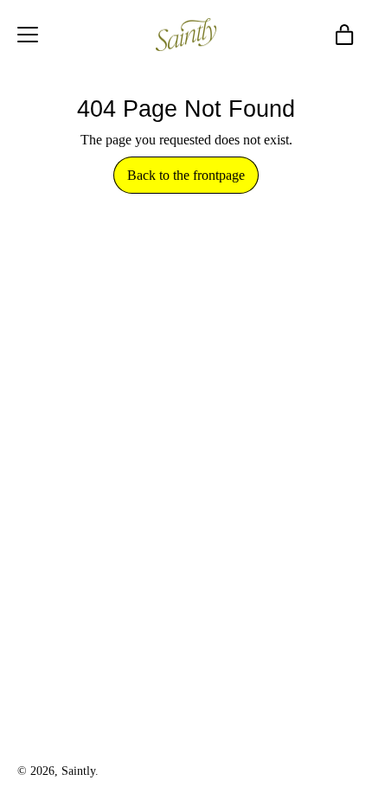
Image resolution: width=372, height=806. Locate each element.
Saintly (78, 770)
